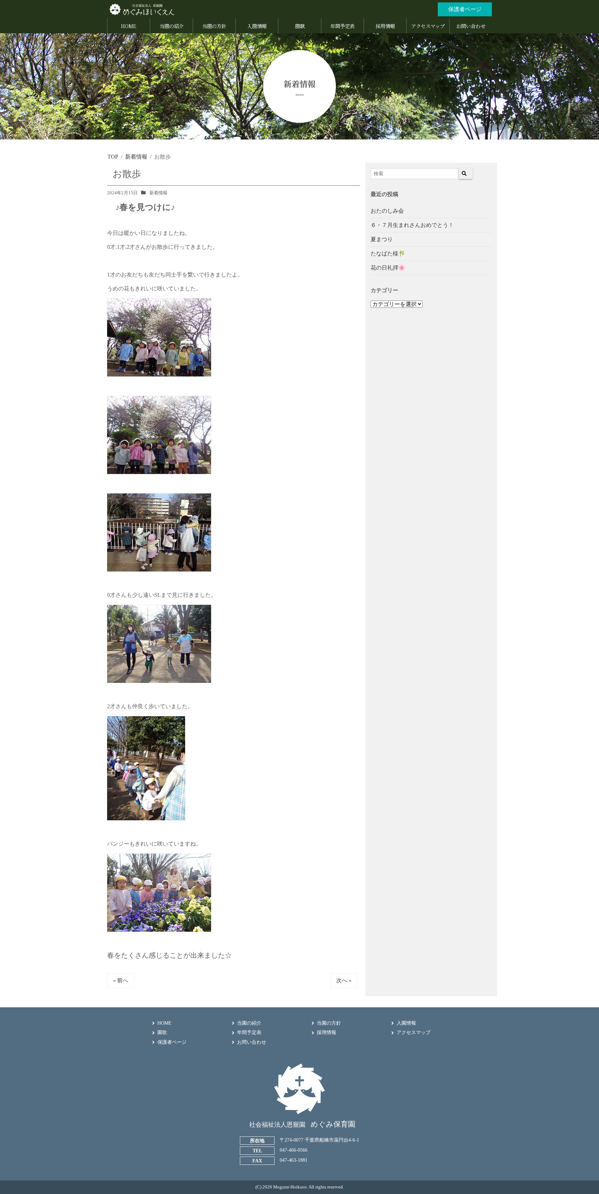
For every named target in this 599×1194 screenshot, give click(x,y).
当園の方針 (329, 1023)
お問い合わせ (251, 1042)
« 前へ (120, 980)
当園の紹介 (249, 1023)
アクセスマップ (414, 1032)
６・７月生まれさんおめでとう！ (412, 225)
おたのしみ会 (387, 211)
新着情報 (158, 192)
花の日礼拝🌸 (388, 268)
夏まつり (382, 239)
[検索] (465, 173)
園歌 (162, 1032)
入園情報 (406, 1023)
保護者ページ (171, 1042)
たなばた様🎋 (388, 253)
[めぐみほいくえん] (141, 9)
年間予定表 (249, 1032)
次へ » (343, 980)
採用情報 (326, 1032)
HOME (164, 1023)
